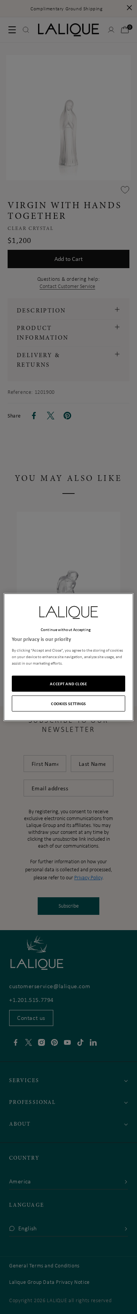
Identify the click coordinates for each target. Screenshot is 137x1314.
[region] (68, 657)
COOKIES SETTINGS (68, 703)
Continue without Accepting (66, 629)
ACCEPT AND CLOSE (68, 683)
